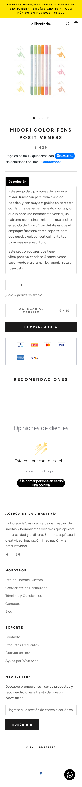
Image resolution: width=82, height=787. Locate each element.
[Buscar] (68, 24)
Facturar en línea (18, 653)
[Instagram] (18, 554)
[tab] (17, 181)
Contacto (12, 604)
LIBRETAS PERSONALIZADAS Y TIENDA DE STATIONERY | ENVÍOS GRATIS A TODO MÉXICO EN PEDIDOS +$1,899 (41, 8)
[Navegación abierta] (6, 23)
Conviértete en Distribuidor (26, 588)
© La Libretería (41, 747)
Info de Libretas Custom (24, 580)
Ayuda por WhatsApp (21, 661)
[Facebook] (7, 554)
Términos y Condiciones (23, 596)
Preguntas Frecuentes (22, 645)
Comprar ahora (41, 327)
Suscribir (22, 724)
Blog (8, 611)
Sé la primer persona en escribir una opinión (41, 483)
